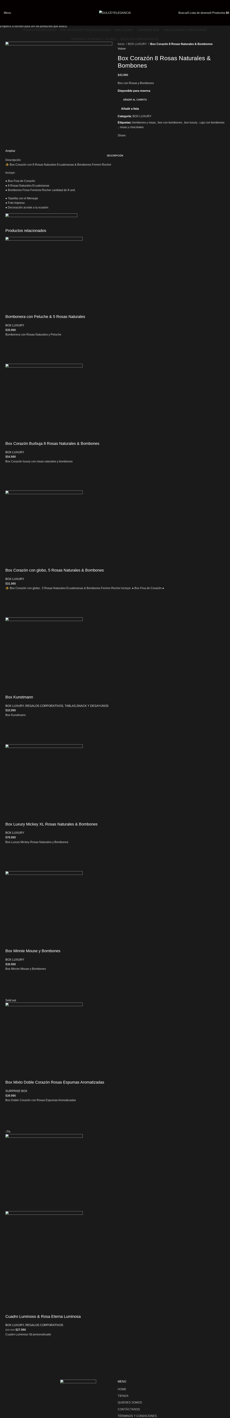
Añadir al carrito (135, 99)
